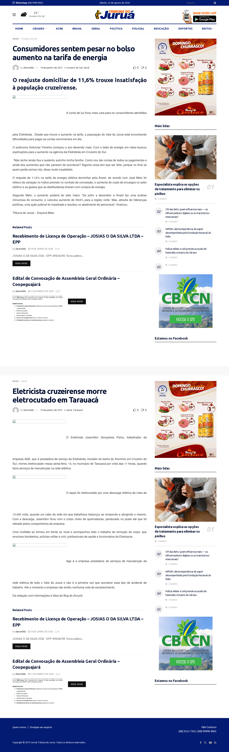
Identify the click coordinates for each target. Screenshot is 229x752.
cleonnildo (28, 67)
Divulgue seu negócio (41, 727)
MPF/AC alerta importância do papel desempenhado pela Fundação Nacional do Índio (188, 233)
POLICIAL (138, 28)
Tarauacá (78, 410)
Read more (22, 263)
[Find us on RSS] (215, 743)
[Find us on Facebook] (200, 743)
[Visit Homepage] (115, 14)
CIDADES (38, 28)
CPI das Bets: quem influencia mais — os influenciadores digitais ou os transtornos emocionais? (187, 213)
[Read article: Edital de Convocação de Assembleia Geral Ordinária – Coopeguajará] (38, 308)
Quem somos (19, 727)
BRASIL (77, 28)
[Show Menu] (14, 14)
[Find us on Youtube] (210, 743)
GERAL (95, 28)
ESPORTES (185, 28)
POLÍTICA (116, 28)
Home (16, 39)
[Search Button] (214, 3)
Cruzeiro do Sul (29, 39)
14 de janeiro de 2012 (51, 67)
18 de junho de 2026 (41, 249)
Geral (86, 67)
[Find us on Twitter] (205, 743)
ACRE (59, 28)
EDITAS (207, 28)
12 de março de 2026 (42, 291)
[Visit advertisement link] (185, 77)
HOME (19, 28)
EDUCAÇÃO (161, 28)
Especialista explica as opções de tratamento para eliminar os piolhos (177, 189)
